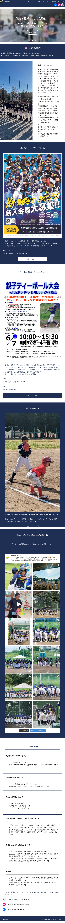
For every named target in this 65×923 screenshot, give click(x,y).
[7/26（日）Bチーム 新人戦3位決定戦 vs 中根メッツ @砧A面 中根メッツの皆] (46, 631)
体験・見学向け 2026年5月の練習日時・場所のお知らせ (21, 53)
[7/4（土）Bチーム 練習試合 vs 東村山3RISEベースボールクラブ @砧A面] (46, 687)
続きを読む (33, 521)
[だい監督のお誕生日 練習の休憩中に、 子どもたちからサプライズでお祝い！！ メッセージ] (18, 604)
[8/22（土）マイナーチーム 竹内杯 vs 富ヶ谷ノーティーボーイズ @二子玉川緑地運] (18, 576)
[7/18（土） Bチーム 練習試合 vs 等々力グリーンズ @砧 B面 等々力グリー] (18, 631)
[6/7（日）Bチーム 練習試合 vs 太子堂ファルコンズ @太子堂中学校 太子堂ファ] (46, 714)
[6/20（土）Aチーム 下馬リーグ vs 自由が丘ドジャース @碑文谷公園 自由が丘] (18, 714)
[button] (1, 25)
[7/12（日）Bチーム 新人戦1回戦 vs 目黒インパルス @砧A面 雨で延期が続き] (18, 687)
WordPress (58, 919)
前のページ (29, 526)
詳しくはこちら (33, 259)
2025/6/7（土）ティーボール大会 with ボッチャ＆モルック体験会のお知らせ (28, 55)
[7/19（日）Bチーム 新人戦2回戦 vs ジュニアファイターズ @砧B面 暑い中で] (46, 659)
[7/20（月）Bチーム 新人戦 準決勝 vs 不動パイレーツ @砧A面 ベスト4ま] (18, 659)
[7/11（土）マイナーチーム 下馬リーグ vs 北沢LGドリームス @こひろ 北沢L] (46, 604)
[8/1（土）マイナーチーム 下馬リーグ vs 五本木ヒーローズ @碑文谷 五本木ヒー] (46, 576)
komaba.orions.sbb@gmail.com (24, 765)
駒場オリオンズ (10, 1)
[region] (32, 25)
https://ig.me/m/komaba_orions (18, 904)
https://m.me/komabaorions (17, 909)
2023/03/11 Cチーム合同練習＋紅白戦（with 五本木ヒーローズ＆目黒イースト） (31, 514)
